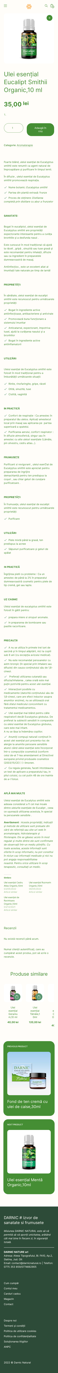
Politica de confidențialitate (20, 1336)
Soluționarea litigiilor (16, 1341)
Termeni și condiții (14, 1325)
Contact (8, 1304)
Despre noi (10, 1320)
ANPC (7, 1346)
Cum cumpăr (11, 1283)
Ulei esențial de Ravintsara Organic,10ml (11, 900)
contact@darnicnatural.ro (26, 1263)
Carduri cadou (12, 1293)
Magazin (9, 1298)
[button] (49, 18)
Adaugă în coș (40, 129)
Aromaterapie (25, 145)
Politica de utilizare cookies (20, 1331)
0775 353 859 (12, 1266)
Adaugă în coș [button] (16, 996)
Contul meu (10, 1288)
